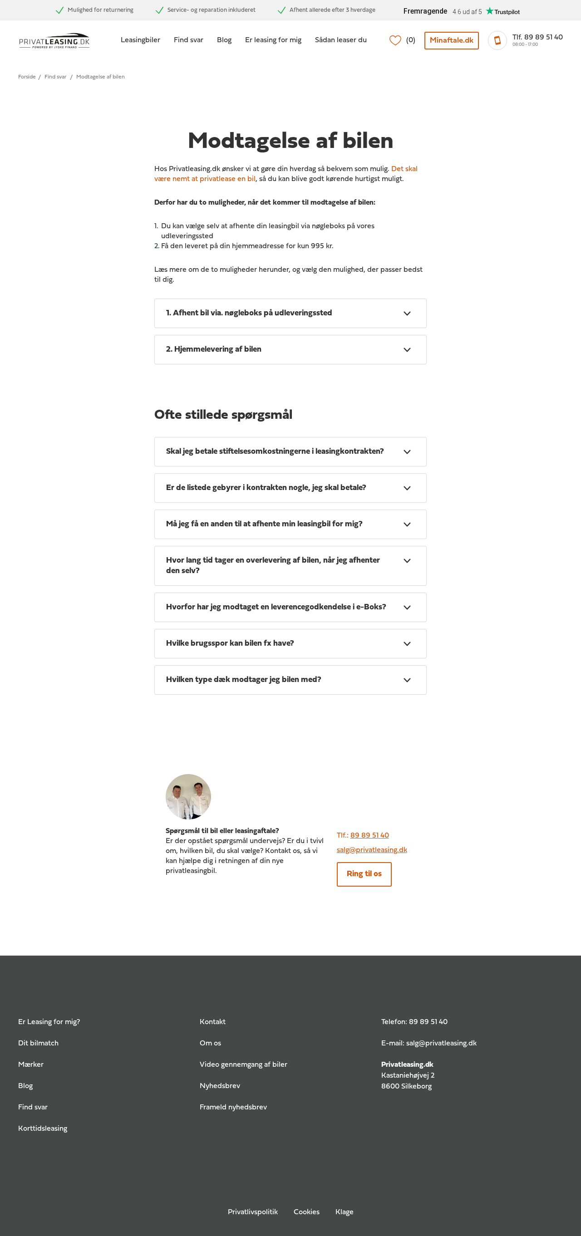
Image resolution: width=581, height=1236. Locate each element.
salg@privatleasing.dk (372, 850)
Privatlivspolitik (253, 1212)
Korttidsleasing (42, 1129)
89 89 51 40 (369, 835)
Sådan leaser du (341, 40)
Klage (344, 1212)
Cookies (307, 1212)
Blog (224, 40)
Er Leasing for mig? (49, 1022)
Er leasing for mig (273, 40)
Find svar (188, 40)
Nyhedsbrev (220, 1086)
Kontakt (213, 1022)
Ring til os (364, 874)
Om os (210, 1043)
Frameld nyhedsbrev (233, 1107)
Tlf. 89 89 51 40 (537, 37)
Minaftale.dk (451, 40)
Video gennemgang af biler (243, 1065)
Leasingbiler (140, 40)
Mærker (31, 1065)
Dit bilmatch (38, 1043)
